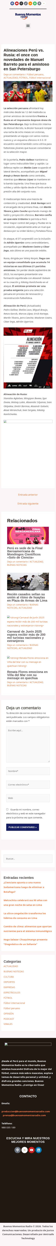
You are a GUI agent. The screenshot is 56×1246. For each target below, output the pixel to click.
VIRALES (8, 1023)
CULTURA (9, 976)
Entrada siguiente (28, 503)
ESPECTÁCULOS (12, 992)
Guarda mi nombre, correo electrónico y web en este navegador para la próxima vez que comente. (25, 813)
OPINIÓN (9, 1013)
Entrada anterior (28, 494)
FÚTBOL (23, 77)
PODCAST (9, 1018)
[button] (28, 25)
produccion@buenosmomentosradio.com (26, 1111)
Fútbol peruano (35, 74)
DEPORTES (9, 981)
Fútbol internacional (40, 77)
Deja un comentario (14, 74)
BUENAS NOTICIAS (17, 564)
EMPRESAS (9, 987)
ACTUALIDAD (11, 77)
